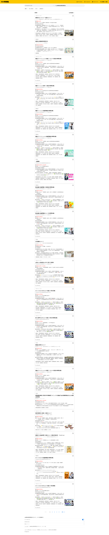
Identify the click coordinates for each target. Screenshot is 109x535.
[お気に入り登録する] (73, 15)
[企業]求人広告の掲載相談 (52, 529)
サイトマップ (34, 529)
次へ (63, 512)
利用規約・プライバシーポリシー (42, 529)
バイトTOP (26, 526)
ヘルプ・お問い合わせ (28, 529)
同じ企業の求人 (37, 80)
